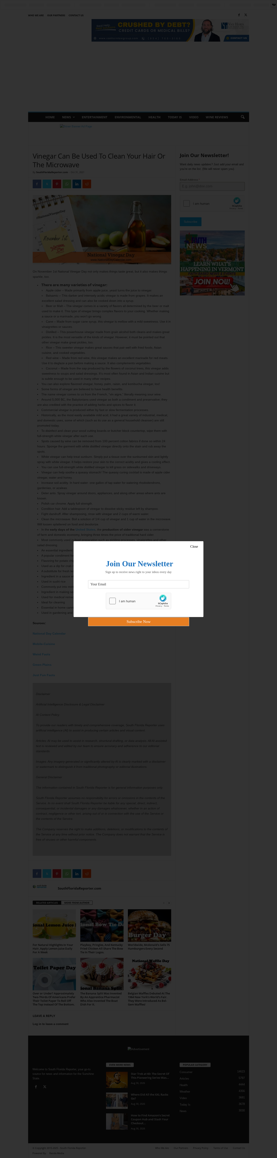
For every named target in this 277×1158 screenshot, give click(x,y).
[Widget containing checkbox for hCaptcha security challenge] (138, 601)
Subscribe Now (139, 621)
